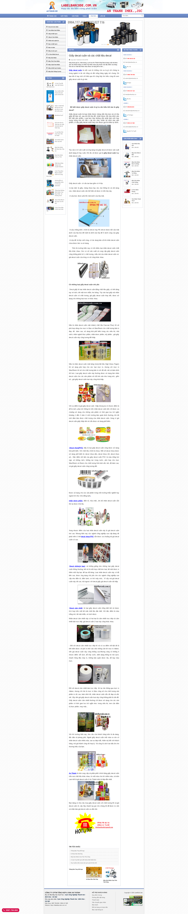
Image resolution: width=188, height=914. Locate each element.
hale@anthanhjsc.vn (130, 94)
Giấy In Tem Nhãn (53, 37)
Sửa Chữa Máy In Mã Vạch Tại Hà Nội (59, 201)
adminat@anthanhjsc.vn (131, 126)
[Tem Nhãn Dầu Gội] (127, 146)
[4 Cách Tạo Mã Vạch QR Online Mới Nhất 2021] (50, 84)
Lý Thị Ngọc (129, 115)
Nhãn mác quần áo (53, 40)
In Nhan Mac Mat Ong (76, 854)
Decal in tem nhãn (53, 27)
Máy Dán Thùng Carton (54, 71)
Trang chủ (52, 16)
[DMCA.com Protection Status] (135, 897)
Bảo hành (95, 905)
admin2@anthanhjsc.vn (131, 78)
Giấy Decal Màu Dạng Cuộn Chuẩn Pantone (59, 165)
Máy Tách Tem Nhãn (54, 61)
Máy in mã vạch (52, 51)
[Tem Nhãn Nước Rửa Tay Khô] (50, 141)
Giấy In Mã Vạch (52, 33)
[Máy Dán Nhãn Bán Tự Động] (127, 165)
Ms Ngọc (128, 82)
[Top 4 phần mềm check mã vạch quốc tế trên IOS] (50, 96)
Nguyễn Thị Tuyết (131, 131)
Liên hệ (102, 16)
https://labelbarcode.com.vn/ (58, 905)
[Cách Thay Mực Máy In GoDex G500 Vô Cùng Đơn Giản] (50, 172)
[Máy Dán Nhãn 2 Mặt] (127, 155)
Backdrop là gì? (59, 115)
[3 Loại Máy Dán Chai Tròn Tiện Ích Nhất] (50, 133)
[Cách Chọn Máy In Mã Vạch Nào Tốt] (50, 208)
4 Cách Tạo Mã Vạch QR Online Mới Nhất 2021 (83, 860)
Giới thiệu (64, 16)
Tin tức (93, 16)
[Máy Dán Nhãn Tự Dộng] (127, 174)
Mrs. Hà (128, 66)
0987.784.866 (12, 910)
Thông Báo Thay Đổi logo (78, 850)
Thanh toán (95, 900)
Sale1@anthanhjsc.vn (131, 62)
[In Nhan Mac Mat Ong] (94, 872)
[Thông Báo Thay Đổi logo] (77, 868)
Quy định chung (97, 895)
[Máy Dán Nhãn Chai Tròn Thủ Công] (111, 873)
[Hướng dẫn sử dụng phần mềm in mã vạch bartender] (50, 183)
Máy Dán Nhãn (52, 57)
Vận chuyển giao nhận (99, 902)
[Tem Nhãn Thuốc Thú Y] (127, 201)
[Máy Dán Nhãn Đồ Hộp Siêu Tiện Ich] (50, 149)
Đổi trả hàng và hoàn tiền (100, 907)
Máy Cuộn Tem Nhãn (54, 64)
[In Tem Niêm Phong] (127, 191)
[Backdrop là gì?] (50, 116)
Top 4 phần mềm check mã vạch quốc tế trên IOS (84, 863)
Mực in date (51, 47)
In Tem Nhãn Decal (53, 54)
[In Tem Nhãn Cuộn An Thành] (132, 902)
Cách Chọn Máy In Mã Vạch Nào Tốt (55, 209)
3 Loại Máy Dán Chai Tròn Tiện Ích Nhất (59, 133)
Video (85, 16)
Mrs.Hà (128, 99)
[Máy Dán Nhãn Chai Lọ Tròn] (50, 157)
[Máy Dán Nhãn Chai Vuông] (127, 182)
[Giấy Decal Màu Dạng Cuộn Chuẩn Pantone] (50, 165)
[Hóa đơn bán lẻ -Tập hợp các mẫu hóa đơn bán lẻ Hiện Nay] (50, 124)
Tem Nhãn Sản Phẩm (54, 30)
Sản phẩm (75, 16)
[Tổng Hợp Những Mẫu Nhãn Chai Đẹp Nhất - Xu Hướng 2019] (50, 192)
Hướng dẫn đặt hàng (98, 897)
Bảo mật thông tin (97, 909)
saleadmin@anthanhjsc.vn (132, 110)
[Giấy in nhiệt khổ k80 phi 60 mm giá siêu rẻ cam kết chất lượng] (50, 107)
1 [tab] (102, 44)
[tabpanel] (105, 33)
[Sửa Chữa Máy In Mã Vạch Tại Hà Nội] (50, 201)
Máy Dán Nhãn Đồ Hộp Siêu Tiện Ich (59, 149)
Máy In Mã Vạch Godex (54, 68)
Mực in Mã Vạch (52, 44)
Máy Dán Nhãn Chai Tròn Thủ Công (80, 857)
